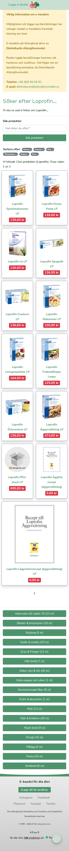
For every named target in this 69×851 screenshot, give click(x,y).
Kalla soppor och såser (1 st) (34, 680)
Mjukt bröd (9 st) (34, 728)
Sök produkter (12, 121)
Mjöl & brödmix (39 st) (34, 718)
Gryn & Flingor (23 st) (34, 652)
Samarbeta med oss (34, 816)
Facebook (44, 798)
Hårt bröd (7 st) (34, 661)
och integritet (54, 811)
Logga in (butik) (18, 5)
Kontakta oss (30, 811)
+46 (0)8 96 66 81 (30, 82)
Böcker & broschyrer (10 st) (34, 623)
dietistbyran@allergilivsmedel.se (38, 87)
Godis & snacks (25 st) (34, 642)
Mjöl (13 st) (34, 709)
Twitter (51, 804)
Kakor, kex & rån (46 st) (35, 671)
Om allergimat (14, 811)
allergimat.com (44, 824)
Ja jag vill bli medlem (34, 789)
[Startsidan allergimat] (34, 5)
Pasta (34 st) (34, 756)
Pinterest (19, 804)
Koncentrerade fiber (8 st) (34, 690)
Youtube (35, 804)
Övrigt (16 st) (34, 737)
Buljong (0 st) (34, 633)
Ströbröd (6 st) (34, 766)
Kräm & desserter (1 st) (34, 699)
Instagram (26, 798)
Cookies (43, 811)
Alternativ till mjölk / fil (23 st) (34, 614)
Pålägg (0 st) (34, 747)
